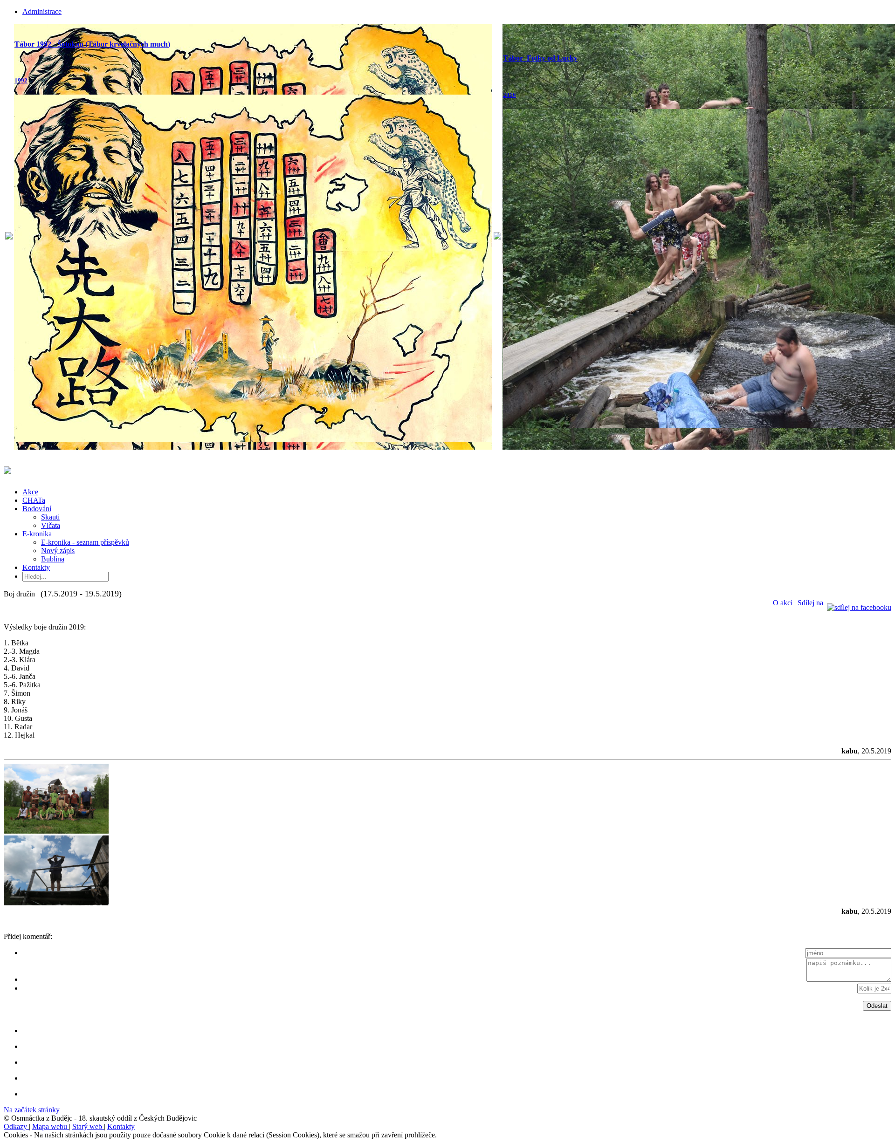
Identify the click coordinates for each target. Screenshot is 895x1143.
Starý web (88, 1126)
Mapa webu (50, 1126)
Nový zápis (58, 550)
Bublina (52, 559)
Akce (30, 492)
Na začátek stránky (32, 1110)
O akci (782, 603)
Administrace (42, 11)
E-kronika (37, 534)
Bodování (36, 509)
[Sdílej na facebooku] (859, 603)
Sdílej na (810, 603)
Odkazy (16, 1126)
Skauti (50, 517)
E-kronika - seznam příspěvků (85, 542)
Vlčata (50, 525)
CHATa (33, 500)
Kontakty (36, 567)
